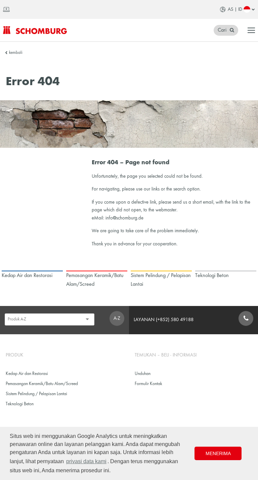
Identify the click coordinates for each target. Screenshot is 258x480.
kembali (16, 53)
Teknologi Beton (20, 404)
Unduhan (142, 374)
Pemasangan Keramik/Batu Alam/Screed (42, 384)
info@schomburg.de (124, 218)
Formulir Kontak (148, 384)
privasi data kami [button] (86, 461)
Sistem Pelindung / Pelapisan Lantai (36, 394)
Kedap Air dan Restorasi (27, 374)
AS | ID (235, 9)
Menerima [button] (218, 453)
